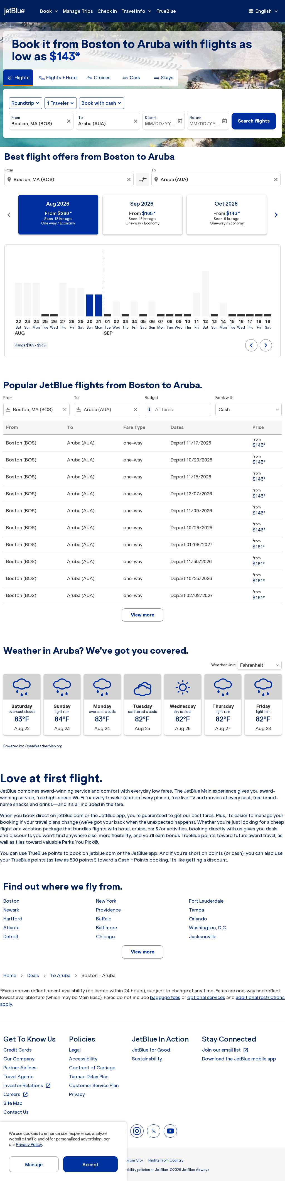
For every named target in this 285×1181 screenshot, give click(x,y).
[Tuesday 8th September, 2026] (169, 315)
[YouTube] (170, 1131)
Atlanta (11, 927)
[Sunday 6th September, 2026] (152, 308)
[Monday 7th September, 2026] (160, 315)
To (80, 118)
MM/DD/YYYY (161, 123)
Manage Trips (78, 11)
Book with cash (99, 103)
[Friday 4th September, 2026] (134, 308)
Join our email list (225, 1050)
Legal (75, 1050)
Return (195, 118)
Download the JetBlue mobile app (239, 1059)
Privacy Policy (29, 1144)
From (15, 118)
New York (106, 901)
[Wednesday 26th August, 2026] (54, 315)
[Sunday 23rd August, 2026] (27, 299)
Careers (15, 1095)
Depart (151, 118)
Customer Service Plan (94, 1085)
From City (134, 1160)
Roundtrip (22, 103)
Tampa (196, 910)
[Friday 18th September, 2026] (258, 315)
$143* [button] (64, 56)
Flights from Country (165, 1160)
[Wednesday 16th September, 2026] (241, 315)
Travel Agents (18, 1076)
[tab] (18, 77)
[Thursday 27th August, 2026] (63, 299)
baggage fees (165, 997)
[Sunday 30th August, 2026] (89, 305)
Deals (33, 975)
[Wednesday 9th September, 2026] (178, 315)
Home (9, 975)
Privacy (77, 1094)
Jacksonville (202, 936)
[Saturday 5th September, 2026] (143, 315)
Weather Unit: (223, 665)
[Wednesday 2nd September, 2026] (116, 308)
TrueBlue (166, 11)
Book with (224, 397)
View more (142, 952)
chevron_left (8, 214)
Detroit (11, 936)
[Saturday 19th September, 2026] (267, 315)
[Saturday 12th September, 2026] (205, 293)
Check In (107, 11)
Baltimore (106, 927)
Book (49, 11)
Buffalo (104, 919)
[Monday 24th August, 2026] (36, 299)
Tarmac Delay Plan (89, 1076)
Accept (90, 1164)
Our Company (19, 1059)
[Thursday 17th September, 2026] (250, 315)
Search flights (254, 121)
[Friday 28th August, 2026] (71, 302)
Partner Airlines (19, 1067)
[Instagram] (137, 1131)
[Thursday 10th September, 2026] (187, 315)
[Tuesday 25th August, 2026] (45, 315)
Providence (108, 910)
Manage (34, 1164)
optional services (206, 997)
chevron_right (276, 214)
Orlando (198, 919)
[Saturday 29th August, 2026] (80, 302)
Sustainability (147, 1059)
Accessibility (83, 1059)
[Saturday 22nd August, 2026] (18, 299)
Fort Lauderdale (206, 901)
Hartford (12, 919)
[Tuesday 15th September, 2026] (232, 315)
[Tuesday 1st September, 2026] (107, 315)
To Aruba (60, 975)
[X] (153, 1131)
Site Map (13, 1103)
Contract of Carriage (92, 1067)
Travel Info (137, 11)
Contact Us (16, 1112)
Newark (11, 910)
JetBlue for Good (151, 1050)
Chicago (105, 936)
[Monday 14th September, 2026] (223, 309)
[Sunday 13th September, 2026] (214, 315)
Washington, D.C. (208, 927)
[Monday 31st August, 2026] (98, 305)
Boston (11, 901)
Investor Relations (27, 1086)
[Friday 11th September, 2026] (196, 304)
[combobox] (38, 123)
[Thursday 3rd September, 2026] (125, 315)
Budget (151, 397)
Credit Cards (17, 1050)
